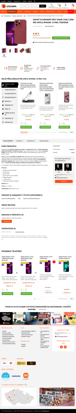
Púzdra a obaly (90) (9, 85)
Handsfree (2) (9, 118)
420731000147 (63, 175)
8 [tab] (34, 132)
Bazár (65, 11)
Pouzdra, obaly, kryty (17, 16)
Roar (25, 16)
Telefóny (3, 11)
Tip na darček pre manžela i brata (44, 346)
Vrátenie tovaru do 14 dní (8, 341)
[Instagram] (65, 346)
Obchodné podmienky (7, 334)
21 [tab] (49, 132)
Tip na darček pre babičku (44, 335)
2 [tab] (28, 132)
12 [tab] (39, 132)
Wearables (27, 11)
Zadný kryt (72, 149)
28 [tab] (57, 132)
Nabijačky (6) (9, 105)
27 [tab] (56, 132)
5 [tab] (31, 132)
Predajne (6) (17, 1)
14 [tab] (41, 132)
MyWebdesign (45, 411)
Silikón (73, 152)
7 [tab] (33, 132)
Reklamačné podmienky (8, 336)
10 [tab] (37, 132)
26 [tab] (55, 132)
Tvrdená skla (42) (10, 89)
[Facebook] (61, 346)
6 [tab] (32, 132)
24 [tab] (52, 132)
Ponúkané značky (25, 333)
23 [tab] (51, 132)
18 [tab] (46, 132)
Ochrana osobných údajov (8, 343)
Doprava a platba (6, 333)
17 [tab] (44, 132)
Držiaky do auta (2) (10, 113)
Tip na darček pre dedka (44, 338)
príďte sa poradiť (61, 69)
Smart (42, 11)
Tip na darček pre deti (44, 331)
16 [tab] (43, 132)
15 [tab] (42, 132)
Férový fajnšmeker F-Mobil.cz (28, 331)
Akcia (70, 11)
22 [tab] (50, 132)
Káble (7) (7, 109)
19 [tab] (47, 132)
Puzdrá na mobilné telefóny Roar (31, 198)
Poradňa (3, 1)
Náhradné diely (50, 11)
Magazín (9, 1)
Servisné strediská (6, 338)
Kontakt (30, 1)
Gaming (59, 11)
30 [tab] (59, 132)
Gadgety (35, 11)
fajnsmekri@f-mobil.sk (62, 177)
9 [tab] (36, 132)
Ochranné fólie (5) (10, 93)
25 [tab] (53, 132)
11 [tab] (38, 132)
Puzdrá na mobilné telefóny (8, 198)
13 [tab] (40, 132)
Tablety (20, 11)
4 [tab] (30, 132)
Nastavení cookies (25, 336)
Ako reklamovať (6, 340)
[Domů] (2, 16)
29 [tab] (58, 132)
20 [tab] (48, 132)
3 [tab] (29, 132)
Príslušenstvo (11, 11)
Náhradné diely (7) (10, 97)
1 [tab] (34, 298)
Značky (24, 1)
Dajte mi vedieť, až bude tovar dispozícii (44, 42)
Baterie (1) (8, 101)
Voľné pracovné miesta (27, 334)
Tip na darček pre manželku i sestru (44, 342)
